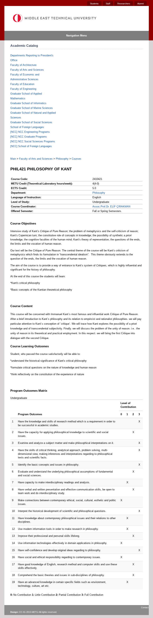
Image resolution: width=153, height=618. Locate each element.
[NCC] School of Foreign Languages (31, 146)
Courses (76, 158)
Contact (145, 607)
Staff (108, 3)
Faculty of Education (22, 84)
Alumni (140, 3)
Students (94, 3)
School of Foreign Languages (27, 127)
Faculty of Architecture (23, 64)
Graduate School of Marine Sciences (31, 107)
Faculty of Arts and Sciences (27, 69)
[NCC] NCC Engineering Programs (30, 131)
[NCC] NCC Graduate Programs (28, 136)
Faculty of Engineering (23, 88)
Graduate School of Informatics (28, 103)
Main (13, 158)
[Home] (54, 18)
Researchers (123, 3)
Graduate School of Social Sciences (31, 122)
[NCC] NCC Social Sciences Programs (32, 141)
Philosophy (62, 158)
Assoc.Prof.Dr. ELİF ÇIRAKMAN (111, 206)
